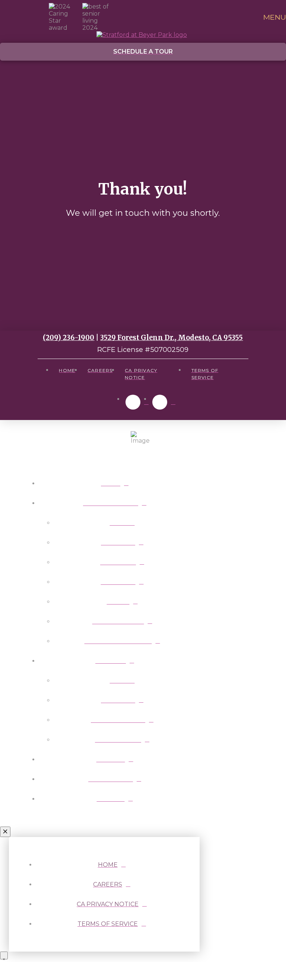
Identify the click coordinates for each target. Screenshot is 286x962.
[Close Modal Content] (5, 832)
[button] (273, 17)
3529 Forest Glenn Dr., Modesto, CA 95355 (171, 337)
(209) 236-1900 (68, 337)
